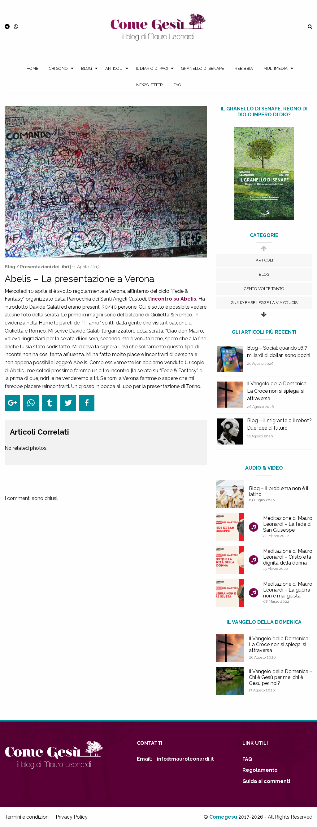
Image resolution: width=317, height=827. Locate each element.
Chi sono (58, 68)
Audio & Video (264, 468)
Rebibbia (244, 68)
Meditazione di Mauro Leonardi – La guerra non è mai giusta (287, 590)
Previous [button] (263, 251)
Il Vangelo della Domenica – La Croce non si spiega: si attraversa (278, 391)
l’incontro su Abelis (172, 299)
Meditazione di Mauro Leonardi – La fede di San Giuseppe (287, 524)
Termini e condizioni (27, 817)
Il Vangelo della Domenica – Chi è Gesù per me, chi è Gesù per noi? (280, 677)
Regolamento (260, 770)
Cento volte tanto (264, 288)
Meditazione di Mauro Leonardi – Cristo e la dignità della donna (287, 557)
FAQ (177, 85)
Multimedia (275, 68)
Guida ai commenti (266, 781)
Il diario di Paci (152, 68)
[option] (264, 260)
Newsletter (149, 85)
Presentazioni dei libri (44, 266)
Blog (86, 68)
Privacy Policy (72, 817)
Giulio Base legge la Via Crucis (264, 302)
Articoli (114, 68)
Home (32, 68)
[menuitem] (32, 68)
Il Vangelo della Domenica (264, 622)
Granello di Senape (202, 68)
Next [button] (263, 317)
